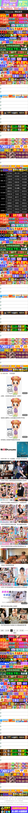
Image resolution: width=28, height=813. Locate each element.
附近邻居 (9, 185)
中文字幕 (17, 179)
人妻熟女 (9, 182)
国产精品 (9, 173)
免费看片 (9, 203)
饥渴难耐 (17, 185)
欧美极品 (17, 176)
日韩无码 (24, 212)
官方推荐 (3, 192)
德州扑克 (24, 191)
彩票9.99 (9, 194)
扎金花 (17, 194)
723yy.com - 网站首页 (13, 12)
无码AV (3, 198)
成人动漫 (24, 176)
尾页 (15, 632)
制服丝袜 (17, 182)
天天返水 (24, 194)
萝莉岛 (24, 200)
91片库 (10, 200)
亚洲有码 (9, 176)
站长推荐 (3, 186)
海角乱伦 (24, 203)
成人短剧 (24, 209)
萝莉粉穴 (17, 206)
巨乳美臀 (24, 179)
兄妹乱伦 (17, 209)
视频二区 (3, 180)
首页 (2, 630)
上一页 (7, 630)
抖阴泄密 (24, 206)
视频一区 (3, 174)
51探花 (24, 197)
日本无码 (24, 173)
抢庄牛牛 (17, 191)
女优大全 (17, 200)
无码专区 (3, 204)
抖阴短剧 (17, 212)
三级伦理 (9, 179)
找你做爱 (24, 185)
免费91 (17, 203)
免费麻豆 (9, 206)
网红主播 (17, 173)
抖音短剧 (9, 197)
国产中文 (9, 209)
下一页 (21, 630)
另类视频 (24, 182)
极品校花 (9, 212)
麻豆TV (17, 197)
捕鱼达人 (9, 191)
